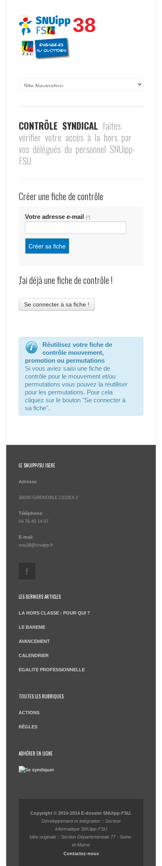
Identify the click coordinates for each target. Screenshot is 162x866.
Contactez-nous (81, 853)
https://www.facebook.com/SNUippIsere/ (27, 571)
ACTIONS (29, 712)
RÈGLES (28, 726)
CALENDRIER (34, 655)
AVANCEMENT (34, 641)
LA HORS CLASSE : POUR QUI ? (54, 612)
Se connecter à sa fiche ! (56, 304)
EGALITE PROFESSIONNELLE (52, 669)
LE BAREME (32, 627)
